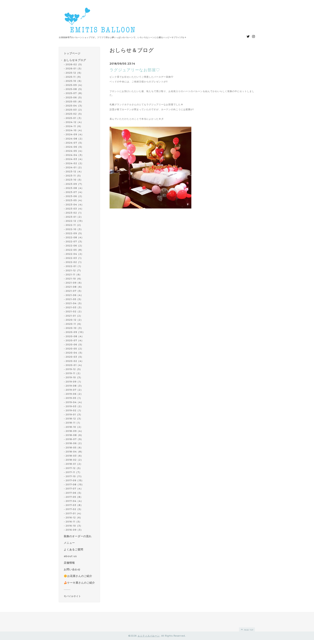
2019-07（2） (74, 389)
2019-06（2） (74, 393)
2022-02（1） (74, 262)
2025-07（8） (74, 93)
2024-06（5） (74, 146)
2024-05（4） (75, 150)
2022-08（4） (75, 237)
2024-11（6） (74, 126)
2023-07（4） (75, 192)
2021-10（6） (74, 278)
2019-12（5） (74, 369)
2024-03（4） (75, 159)
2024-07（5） (74, 142)
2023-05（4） (74, 200)
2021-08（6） (74, 286)
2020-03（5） (74, 356)
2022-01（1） (74, 266)
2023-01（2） (74, 216)
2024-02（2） (75, 163)
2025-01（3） (74, 118)
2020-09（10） (75, 332)
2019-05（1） (74, 398)
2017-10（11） (74, 476)
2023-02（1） (74, 212)
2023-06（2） (74, 196)
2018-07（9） (74, 439)
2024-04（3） (75, 155)
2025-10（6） (74, 80)
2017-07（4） (74, 488)
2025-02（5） (74, 113)
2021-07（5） (74, 290)
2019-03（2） (74, 406)
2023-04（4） (75, 204)
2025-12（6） (74, 72)
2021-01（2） (74, 315)
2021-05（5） (74, 299)
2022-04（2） (75, 253)
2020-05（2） (74, 348)
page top (248, 630)
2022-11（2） (74, 225)
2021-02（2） (74, 311)
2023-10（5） (74, 179)
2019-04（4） (74, 402)
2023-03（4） (75, 208)
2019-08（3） (74, 385)
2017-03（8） (74, 505)
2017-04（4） (74, 501)
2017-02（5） (74, 509)
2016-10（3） (74, 525)
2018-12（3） (74, 418)
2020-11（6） (74, 323)
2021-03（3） (74, 307)
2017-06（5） (74, 492)
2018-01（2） (74, 463)
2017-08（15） (75, 484)
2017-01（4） (74, 513)
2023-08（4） (75, 188)
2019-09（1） (74, 381)
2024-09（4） (75, 134)
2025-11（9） (74, 76)
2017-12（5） (74, 468)
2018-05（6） (74, 447)
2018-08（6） (74, 435)
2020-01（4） (74, 365)
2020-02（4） (75, 361)
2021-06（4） (74, 295)
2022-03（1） (74, 258)
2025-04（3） (74, 105)
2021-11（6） (74, 274)
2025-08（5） (74, 89)
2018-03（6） (74, 455)
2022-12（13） (75, 220)
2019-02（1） (74, 410)
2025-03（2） (74, 109)
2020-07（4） (75, 340)
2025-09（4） (74, 85)
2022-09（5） (74, 233)
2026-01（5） (74, 68)
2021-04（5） (74, 303)
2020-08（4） (75, 336)
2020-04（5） (75, 352)
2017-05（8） (74, 496)
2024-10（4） (74, 130)
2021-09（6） (74, 282)
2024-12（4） (74, 122)
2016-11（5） (74, 521)
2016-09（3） (74, 529)
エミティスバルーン (149, 635)
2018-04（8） (74, 451)
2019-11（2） (74, 373)
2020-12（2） (74, 319)
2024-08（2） (75, 138)
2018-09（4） (74, 431)
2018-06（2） (74, 443)
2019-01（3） (74, 414)
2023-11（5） (74, 175)
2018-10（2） (74, 426)
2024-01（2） (74, 167)
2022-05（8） (74, 249)
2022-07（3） (74, 241)
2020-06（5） (74, 344)
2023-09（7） (74, 183)
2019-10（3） (74, 377)
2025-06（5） (74, 97)
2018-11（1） (73, 422)
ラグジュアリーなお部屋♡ (135, 70)
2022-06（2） (74, 245)
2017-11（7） (74, 472)
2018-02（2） (74, 459)
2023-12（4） (74, 171)
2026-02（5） (74, 64)
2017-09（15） (75, 480)
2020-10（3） (74, 328)
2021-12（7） (74, 270)
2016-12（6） (74, 517)
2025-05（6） (74, 101)
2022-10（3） (74, 229)
